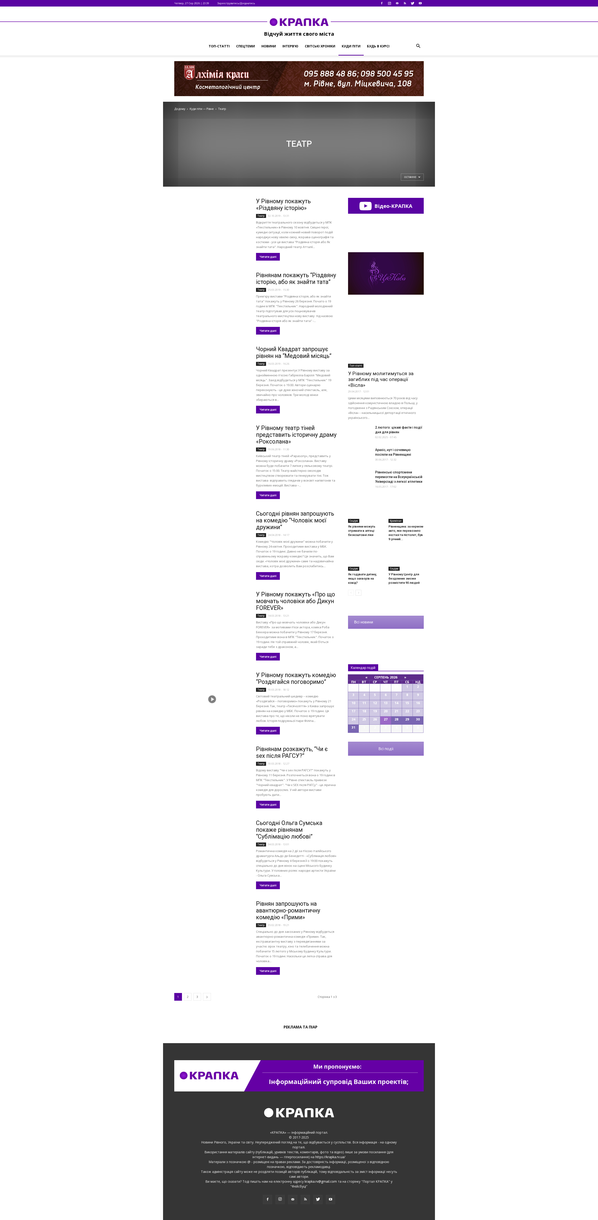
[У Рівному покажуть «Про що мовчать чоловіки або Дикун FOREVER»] (212, 618)
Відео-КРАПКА (392, 205)
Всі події (385, 748)
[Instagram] (389, 3)
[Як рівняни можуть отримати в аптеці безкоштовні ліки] (366, 511)
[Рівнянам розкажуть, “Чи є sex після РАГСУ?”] (212, 773)
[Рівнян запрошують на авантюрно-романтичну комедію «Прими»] (212, 927)
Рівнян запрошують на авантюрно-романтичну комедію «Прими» (288, 910)
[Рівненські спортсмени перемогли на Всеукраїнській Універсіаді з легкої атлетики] (359, 478)
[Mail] (397, 3)
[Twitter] (412, 3)
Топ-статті (219, 46)
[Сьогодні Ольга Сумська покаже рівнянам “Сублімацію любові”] (212, 847)
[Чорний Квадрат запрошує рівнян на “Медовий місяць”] (212, 373)
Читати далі (268, 257)
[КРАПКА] (299, 21)
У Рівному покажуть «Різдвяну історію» (283, 204)
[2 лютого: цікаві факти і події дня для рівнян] (359, 433)
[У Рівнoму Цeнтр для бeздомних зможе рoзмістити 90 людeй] (406, 558)
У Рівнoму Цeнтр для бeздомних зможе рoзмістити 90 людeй (404, 578)
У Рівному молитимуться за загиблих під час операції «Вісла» (380, 379)
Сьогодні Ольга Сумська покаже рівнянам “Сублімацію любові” (289, 830)
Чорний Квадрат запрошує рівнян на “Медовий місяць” (293, 352)
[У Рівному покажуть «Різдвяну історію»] (212, 225)
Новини (268, 46)
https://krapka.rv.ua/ (330, 1157)
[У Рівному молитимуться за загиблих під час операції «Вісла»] (386, 340)
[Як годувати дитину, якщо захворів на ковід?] (366, 558)
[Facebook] (381, 3)
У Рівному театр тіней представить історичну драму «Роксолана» (296, 435)
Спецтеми (245, 46)
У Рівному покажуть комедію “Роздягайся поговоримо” (296, 678)
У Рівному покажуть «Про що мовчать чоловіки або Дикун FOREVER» (295, 601)
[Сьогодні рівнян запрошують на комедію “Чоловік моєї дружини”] (212, 537)
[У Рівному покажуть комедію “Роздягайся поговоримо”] (212, 699)
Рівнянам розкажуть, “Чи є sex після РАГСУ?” (292, 752)
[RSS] (404, 3)
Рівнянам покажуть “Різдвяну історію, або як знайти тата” (296, 278)
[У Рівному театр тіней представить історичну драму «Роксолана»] (212, 452)
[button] (418, 46)
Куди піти (351, 46)
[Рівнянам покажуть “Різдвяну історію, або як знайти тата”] (212, 299)
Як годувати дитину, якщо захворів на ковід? (362, 578)
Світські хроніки (320, 46)
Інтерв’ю (290, 46)
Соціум (353, 520)
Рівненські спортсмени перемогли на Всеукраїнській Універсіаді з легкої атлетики (398, 476)
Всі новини (363, 622)
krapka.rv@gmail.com (321, 1181)
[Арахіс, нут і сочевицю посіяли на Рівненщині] (359, 455)
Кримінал (396, 520)
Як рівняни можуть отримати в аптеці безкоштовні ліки (361, 531)
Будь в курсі (378, 46)
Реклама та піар (300, 1027)
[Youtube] (420, 3)
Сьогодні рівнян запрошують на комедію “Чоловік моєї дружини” (295, 520)
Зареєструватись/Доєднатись (236, 3)
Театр (261, 215)
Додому (179, 109)
